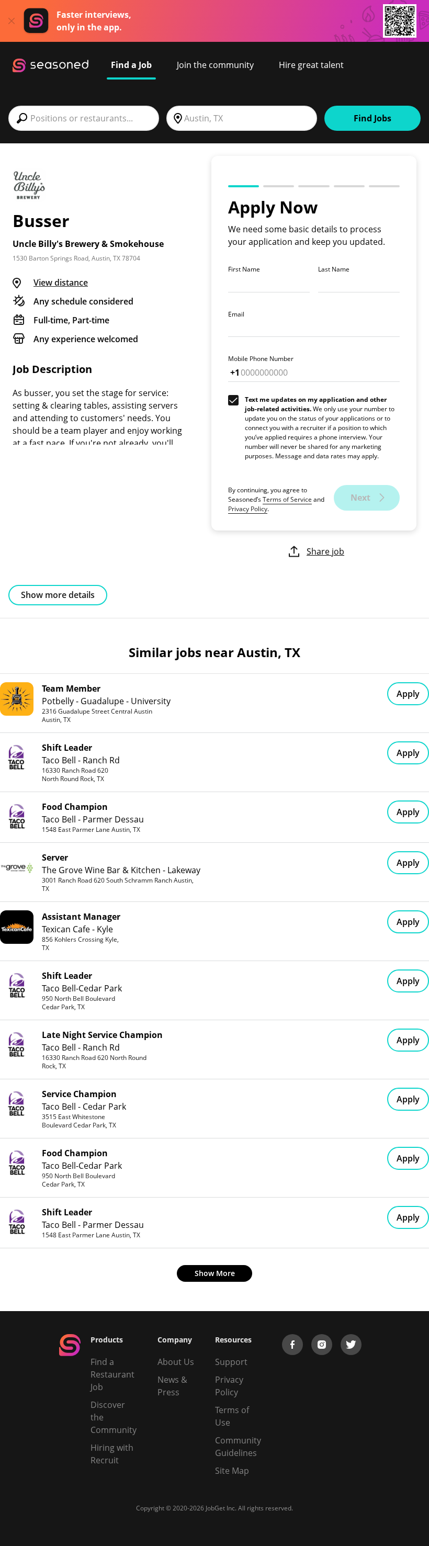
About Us (175, 1362)
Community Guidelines (238, 1447)
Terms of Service (287, 499)
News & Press (172, 1386)
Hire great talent (311, 65)
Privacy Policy (247, 508)
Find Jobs (372, 118)
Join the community (215, 65)
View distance (60, 282)
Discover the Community (114, 1417)
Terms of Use (232, 1416)
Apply (408, 693)
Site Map (232, 1470)
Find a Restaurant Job (112, 1374)
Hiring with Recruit (112, 1454)
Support (231, 1362)
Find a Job (131, 65)
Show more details (58, 595)
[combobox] (83, 118)
